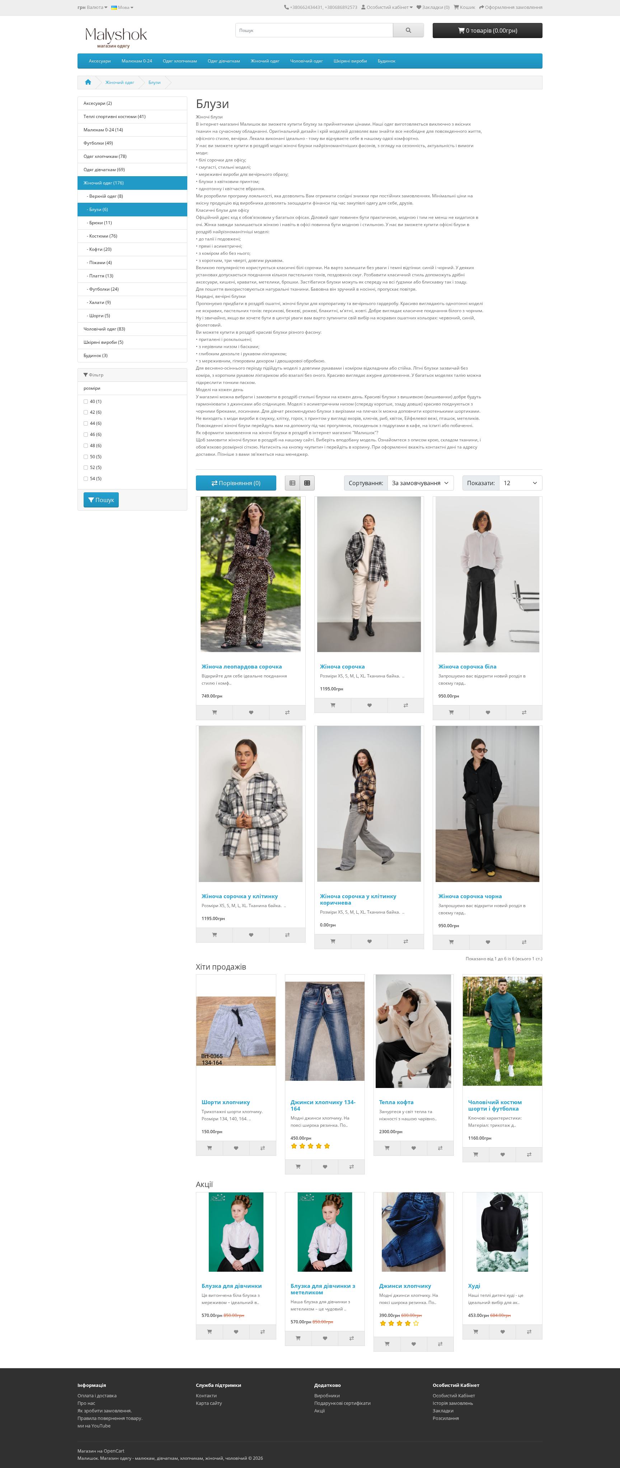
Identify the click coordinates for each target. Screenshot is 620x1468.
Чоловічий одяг (306, 61)
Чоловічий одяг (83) (104, 329)
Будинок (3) (96, 355)
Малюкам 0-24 (137, 61)
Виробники (327, 1395)
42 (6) (96, 412)
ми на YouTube (94, 1425)
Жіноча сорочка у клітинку (240, 896)
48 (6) (96, 445)
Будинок (386, 61)
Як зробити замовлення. (105, 1410)
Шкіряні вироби (350, 61)
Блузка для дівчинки (232, 1285)
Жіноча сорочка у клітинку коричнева (358, 899)
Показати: (481, 483)
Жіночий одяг (265, 61)
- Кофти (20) (98, 249)
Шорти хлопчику (226, 1102)
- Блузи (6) (96, 209)
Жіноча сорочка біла (467, 666)
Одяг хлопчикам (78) (105, 156)
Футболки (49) (98, 143)
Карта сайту (209, 1403)
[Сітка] (307, 483)
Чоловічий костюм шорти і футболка (495, 1105)
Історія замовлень (453, 1403)
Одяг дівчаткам (224, 61)
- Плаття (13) (98, 276)
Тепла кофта (396, 1102)
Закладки (443, 1410)
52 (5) (96, 467)
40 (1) (96, 401)
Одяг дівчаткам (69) (104, 170)
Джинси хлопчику (405, 1285)
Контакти (206, 1395)
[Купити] (214, 712)
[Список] (292, 483)
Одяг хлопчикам (180, 61)
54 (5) (96, 478)
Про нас (86, 1403)
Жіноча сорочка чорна (470, 896)
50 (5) (96, 457)
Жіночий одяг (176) (104, 183)
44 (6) (96, 423)
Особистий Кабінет (454, 1395)
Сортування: (366, 483)
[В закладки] (250, 712)
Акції (319, 1410)
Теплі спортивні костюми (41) (115, 116)
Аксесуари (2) (98, 103)
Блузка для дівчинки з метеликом (323, 1289)
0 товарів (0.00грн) (491, 30)
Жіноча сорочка (342, 666)
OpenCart (114, 1451)
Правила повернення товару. (110, 1418)
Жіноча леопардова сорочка (242, 666)
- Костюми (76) (100, 236)
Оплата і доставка (97, 1395)
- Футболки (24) (101, 289)
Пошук (104, 500)
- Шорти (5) (97, 316)
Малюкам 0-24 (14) (103, 130)
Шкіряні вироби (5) (103, 342)
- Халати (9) (97, 302)
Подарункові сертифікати (342, 1403)
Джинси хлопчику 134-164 (323, 1105)
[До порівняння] (287, 712)
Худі (474, 1285)
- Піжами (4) (98, 262)
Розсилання (446, 1418)
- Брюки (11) (98, 223)
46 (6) (96, 434)
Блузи (155, 82)
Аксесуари (100, 61)
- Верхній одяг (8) (103, 196)
